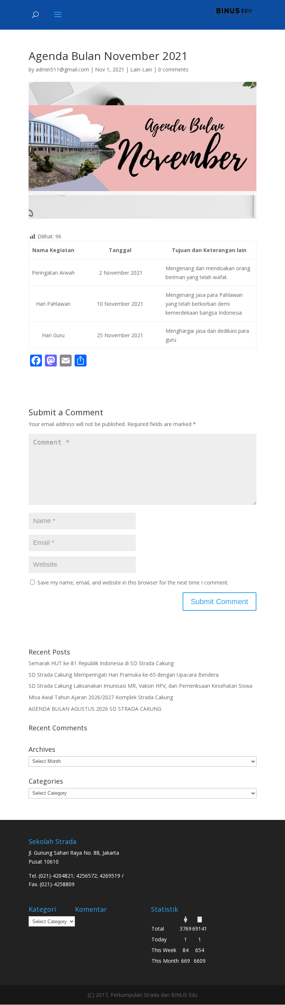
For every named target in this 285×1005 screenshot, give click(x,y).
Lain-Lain (141, 69)
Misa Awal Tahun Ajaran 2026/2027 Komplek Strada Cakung (101, 697)
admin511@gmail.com (62, 69)
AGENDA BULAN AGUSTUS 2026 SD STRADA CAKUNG (95, 708)
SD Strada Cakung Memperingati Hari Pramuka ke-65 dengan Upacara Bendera (124, 674)
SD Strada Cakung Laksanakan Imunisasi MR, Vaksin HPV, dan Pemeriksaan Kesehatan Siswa (140, 685)
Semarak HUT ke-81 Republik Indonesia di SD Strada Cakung (101, 663)
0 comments (173, 69)
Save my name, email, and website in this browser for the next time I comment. (133, 582)
